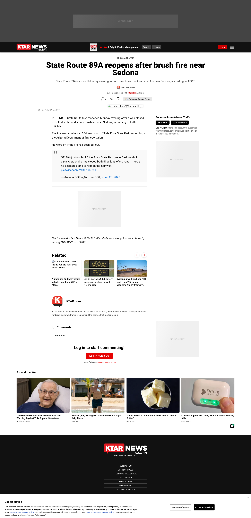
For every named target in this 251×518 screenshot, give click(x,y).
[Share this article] (111, 99)
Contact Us (125, 466)
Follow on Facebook (125, 474)
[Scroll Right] (144, 254)
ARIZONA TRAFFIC (125, 58)
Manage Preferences (181, 507)
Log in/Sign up (162, 128)
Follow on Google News (139, 99)
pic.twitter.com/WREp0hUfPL (79, 170)
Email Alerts (125, 481)
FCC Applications (125, 489)
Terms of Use (15, 512)
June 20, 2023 (111, 177)
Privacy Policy (28, 512)
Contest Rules (125, 470)
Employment (125, 485)
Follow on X (125, 477)
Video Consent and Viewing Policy (99, 512)
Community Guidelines (106, 362)
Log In (222, 47)
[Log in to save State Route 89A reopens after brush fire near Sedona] (118, 99)
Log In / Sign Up (99, 355)
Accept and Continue (204, 507)
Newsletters (181, 122)
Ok (248, 497)
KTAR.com (73, 301)
